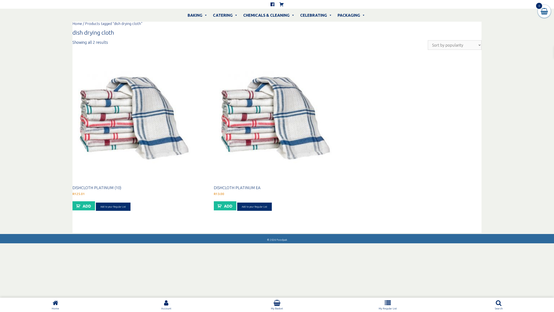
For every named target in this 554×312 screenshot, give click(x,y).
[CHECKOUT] (281, 4)
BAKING (195, 15)
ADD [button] (87, 206)
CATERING (223, 15)
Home (77, 24)
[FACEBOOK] (272, 4)
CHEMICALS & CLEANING (266, 15)
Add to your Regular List (113, 206)
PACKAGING (349, 15)
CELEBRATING (313, 15)
